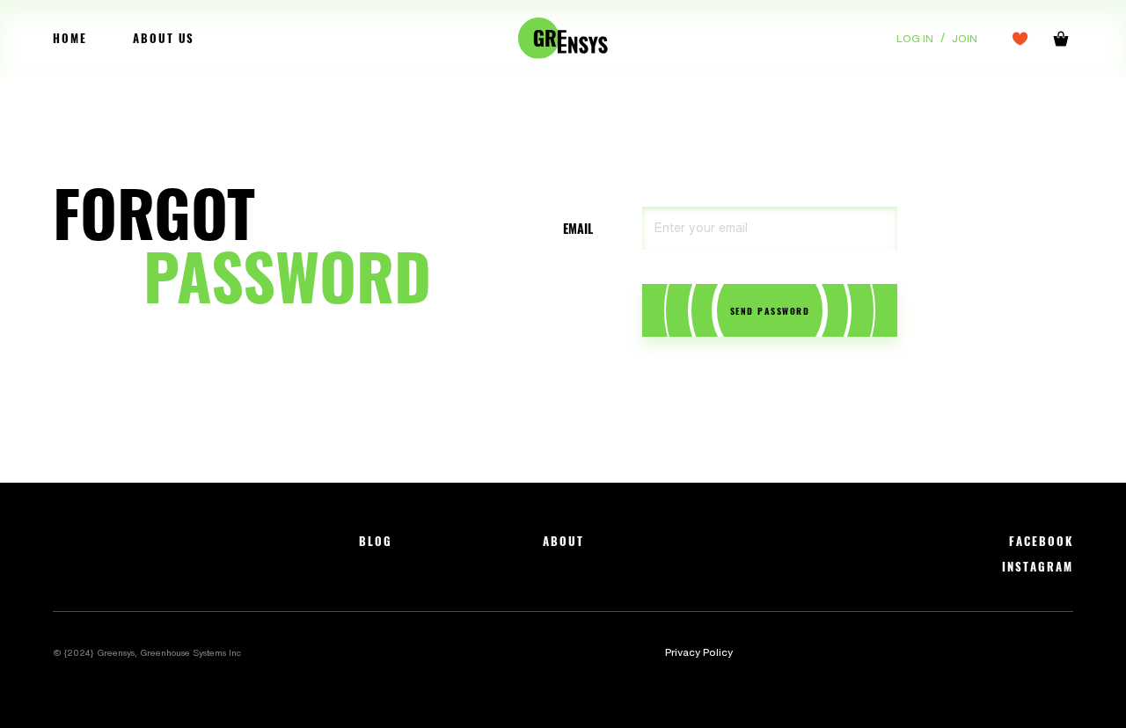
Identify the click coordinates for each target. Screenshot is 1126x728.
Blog (375, 541)
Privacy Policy (699, 652)
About (563, 541)
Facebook (1041, 541)
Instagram (1037, 566)
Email (578, 228)
